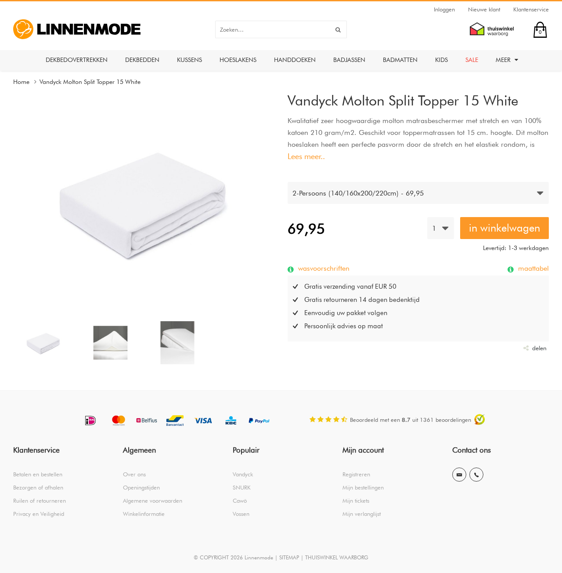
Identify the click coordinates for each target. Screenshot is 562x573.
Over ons (134, 474)
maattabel (532, 268)
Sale (471, 59)
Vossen (241, 513)
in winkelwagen (504, 227)
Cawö (240, 500)
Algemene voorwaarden (152, 500)
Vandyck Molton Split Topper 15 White (90, 81)
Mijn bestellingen (363, 487)
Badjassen (349, 59)
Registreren (356, 474)
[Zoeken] (338, 29)
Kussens (189, 59)
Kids (441, 59)
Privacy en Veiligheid (38, 513)
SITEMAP (289, 557)
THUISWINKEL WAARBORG (336, 557)
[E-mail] (459, 475)
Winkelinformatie (144, 513)
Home (21, 81)
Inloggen (444, 9)
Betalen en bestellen (37, 474)
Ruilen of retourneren (39, 500)
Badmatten (400, 59)
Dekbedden (142, 59)
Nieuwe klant (484, 9)
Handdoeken (295, 59)
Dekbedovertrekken (77, 59)
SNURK (242, 487)
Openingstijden (141, 487)
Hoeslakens (238, 59)
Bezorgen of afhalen (38, 487)
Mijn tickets (355, 500)
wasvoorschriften (322, 268)
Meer (504, 59)
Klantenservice (531, 9)
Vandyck (243, 474)
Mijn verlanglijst (361, 513)
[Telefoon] (476, 475)
